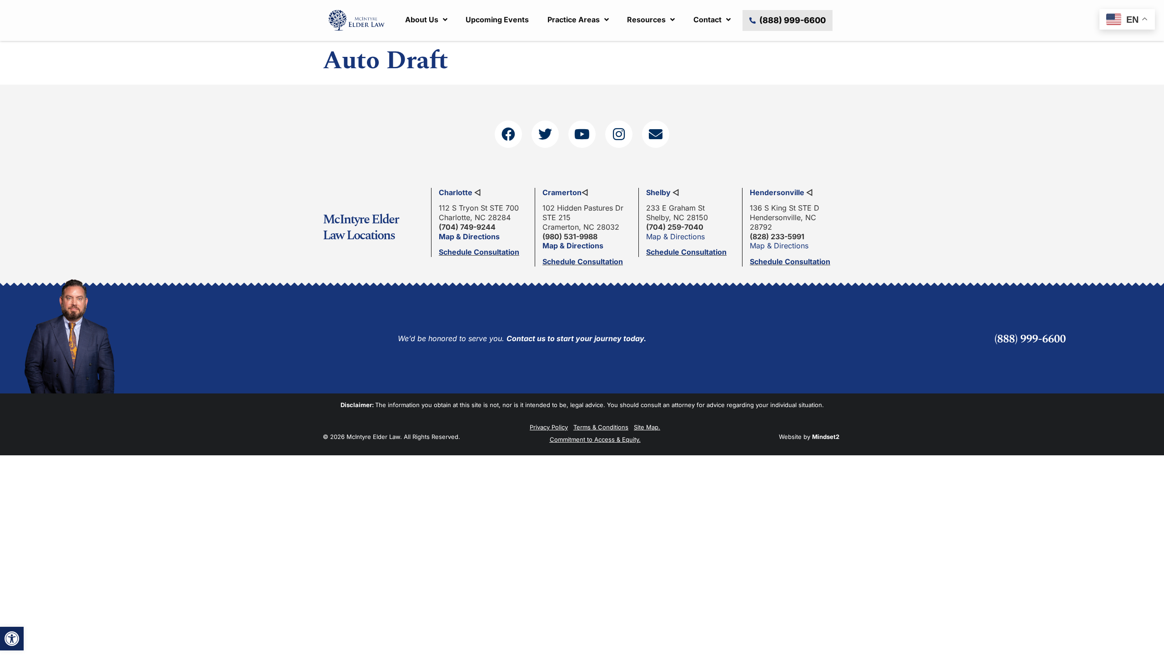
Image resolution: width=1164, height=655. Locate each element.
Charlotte (455, 192)
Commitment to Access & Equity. (595, 439)
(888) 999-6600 (1030, 339)
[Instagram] (618, 134)
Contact (707, 19)
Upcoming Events (497, 19)
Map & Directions (469, 236)
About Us (421, 19)
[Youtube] (582, 134)
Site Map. (647, 427)
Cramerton (562, 192)
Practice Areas (573, 19)
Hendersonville (777, 192)
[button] (12, 638)
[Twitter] (545, 134)
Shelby (658, 192)
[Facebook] (508, 134)
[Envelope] (655, 134)
